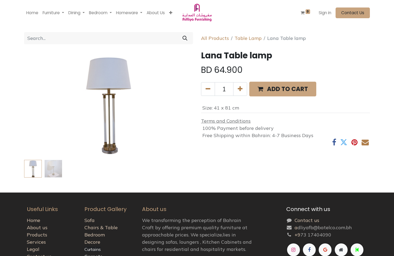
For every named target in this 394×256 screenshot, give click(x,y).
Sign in (325, 13)
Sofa (89, 220)
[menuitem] (32, 13)
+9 (297, 235)
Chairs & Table (101, 227)
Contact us (307, 220)
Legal (33, 249)
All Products (215, 38)
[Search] (185, 38)
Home (33, 220)
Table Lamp (248, 38)
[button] (170, 13)
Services (36, 242)
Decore (92, 242)
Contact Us (352, 13)
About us (37, 227)
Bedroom (94, 235)
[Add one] (240, 89)
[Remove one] (208, 89)
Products (37, 235)
